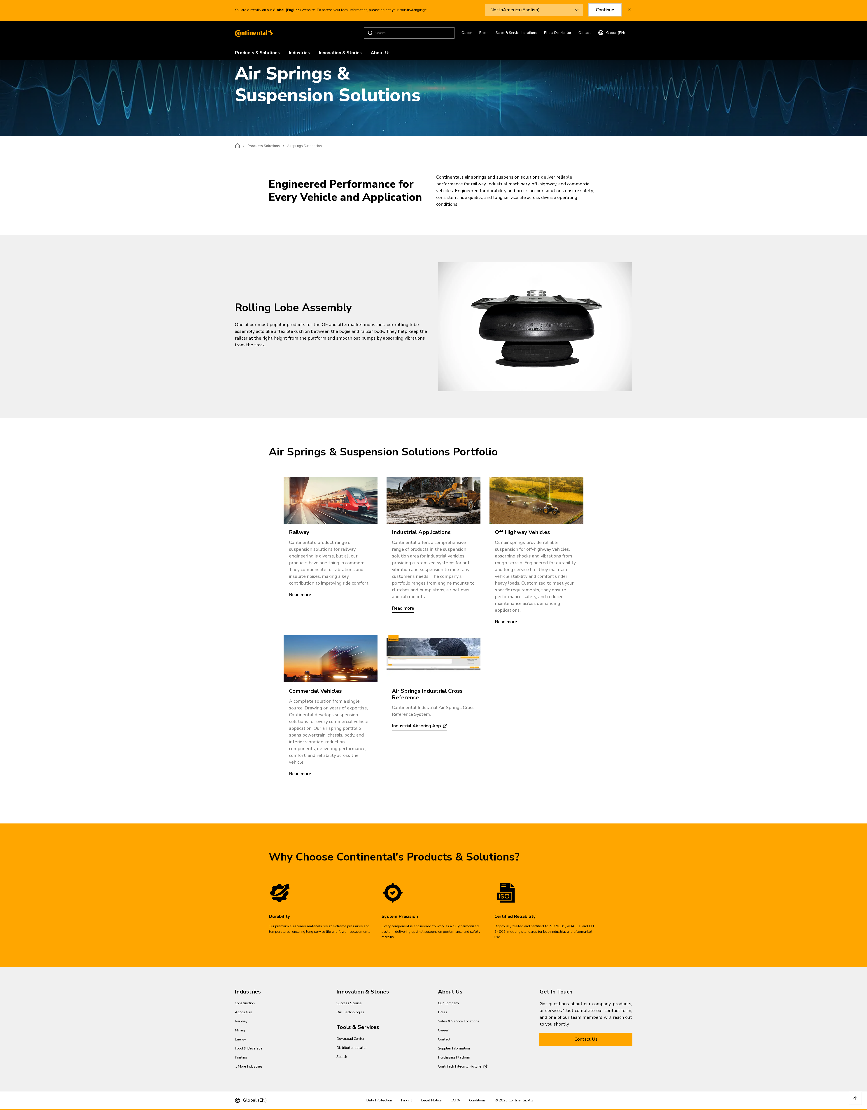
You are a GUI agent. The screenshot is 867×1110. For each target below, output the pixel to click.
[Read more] (433, 500)
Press (483, 32)
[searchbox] (410, 33)
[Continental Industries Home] (253, 33)
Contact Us (586, 1039)
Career (466, 32)
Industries (299, 53)
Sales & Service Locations (516, 32)
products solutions (263, 145)
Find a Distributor (557, 32)
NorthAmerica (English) (515, 10)
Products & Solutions (257, 53)
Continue (605, 10)
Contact (584, 32)
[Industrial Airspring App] (433, 658)
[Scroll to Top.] (855, 1098)
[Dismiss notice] (629, 10)
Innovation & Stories (340, 53)
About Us (381, 53)
